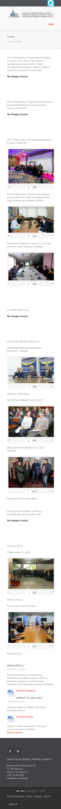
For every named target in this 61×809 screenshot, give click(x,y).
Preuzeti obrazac (24, 716)
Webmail (13, 804)
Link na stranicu (15, 732)
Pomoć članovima (16, 796)
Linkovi (46, 796)
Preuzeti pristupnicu (26, 690)
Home (9, 41)
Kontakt (37, 796)
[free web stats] (20, 791)
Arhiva (29, 796)
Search (51, 3)
